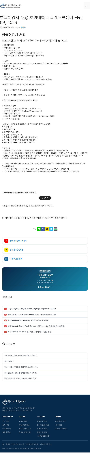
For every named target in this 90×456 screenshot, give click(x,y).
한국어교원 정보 (43, 425)
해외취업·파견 (60, 421)
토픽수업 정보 (42, 428)
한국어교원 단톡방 (14, 250)
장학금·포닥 (6, 428)
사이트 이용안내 (45, 444)
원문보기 (45, 198)
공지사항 (5, 425)
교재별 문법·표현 (43, 436)
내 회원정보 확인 (13, 259)
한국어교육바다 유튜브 (18, 241)
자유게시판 (23, 421)
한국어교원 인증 (25, 432)
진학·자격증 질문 (25, 428)
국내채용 (58, 425)
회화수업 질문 (42, 432)
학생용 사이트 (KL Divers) (15, 444)
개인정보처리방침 (32, 444)
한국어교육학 (42, 421)
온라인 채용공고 (61, 428)
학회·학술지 (6, 432)
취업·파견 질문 (24, 425)
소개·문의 (5, 421)
